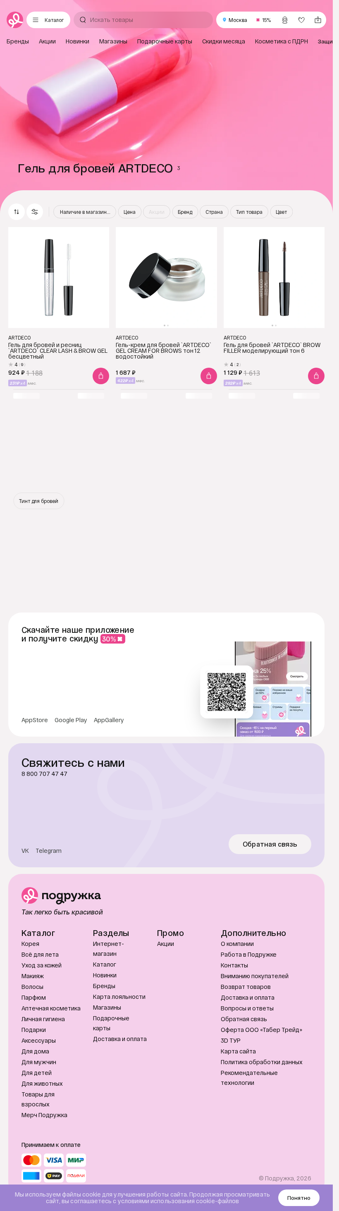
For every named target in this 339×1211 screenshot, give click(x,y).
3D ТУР (231, 1040)
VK (25, 850)
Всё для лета (40, 954)
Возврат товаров (246, 986)
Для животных (42, 1083)
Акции (165, 943)
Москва (238, 20)
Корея (30, 943)
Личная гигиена (43, 1018)
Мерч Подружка (44, 1114)
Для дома (35, 1051)
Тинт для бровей (38, 501)
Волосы (32, 986)
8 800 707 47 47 (44, 774)
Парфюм (33, 997)
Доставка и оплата (120, 1038)
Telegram (49, 850)
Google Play (71, 720)
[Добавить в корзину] (101, 376)
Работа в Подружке (249, 954)
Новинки (105, 975)
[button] (34, 211)
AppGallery (109, 720)
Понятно (298, 1197)
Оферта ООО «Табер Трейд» (261, 1029)
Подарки (33, 1029)
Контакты (234, 965)
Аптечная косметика (51, 1008)
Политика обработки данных (262, 1061)
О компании (237, 943)
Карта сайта (238, 1051)
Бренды (104, 985)
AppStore (34, 720)
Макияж (32, 975)
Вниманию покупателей (255, 975)
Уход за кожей (41, 965)
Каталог (104, 964)
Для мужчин (38, 1061)
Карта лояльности (119, 996)
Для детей (36, 1072)
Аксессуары (38, 1040)
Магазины (107, 1007)
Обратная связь (270, 844)
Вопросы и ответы (247, 1008)
